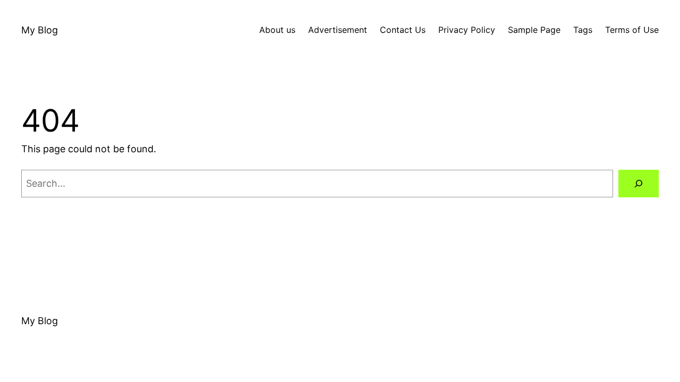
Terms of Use (632, 29)
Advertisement (337, 29)
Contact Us (403, 29)
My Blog (39, 30)
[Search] (638, 183)
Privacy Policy (466, 29)
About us (277, 29)
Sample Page (534, 29)
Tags (582, 29)
